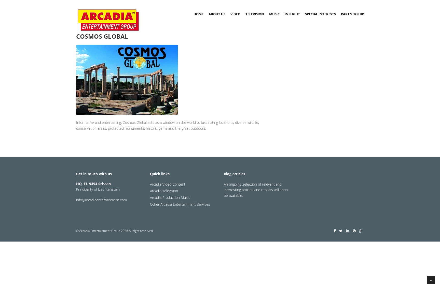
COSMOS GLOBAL (102, 36)
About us (217, 14)
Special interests (320, 14)
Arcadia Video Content (167, 184)
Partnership (352, 14)
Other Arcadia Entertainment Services (180, 204)
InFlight (292, 14)
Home (198, 14)
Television (254, 14)
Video (235, 14)
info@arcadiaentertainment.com (101, 200)
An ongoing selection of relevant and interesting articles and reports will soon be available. (256, 190)
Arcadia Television (164, 190)
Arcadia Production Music (170, 197)
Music (274, 14)
